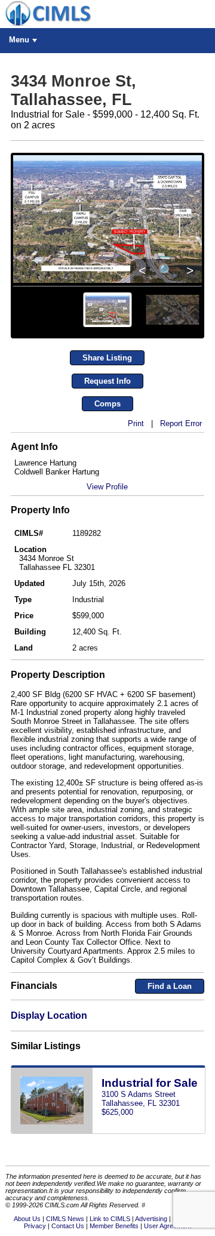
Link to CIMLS (110, 1218)
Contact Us (67, 1225)
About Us (27, 1218)
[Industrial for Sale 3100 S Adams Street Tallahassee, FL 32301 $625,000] (108, 1131)
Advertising (151, 1218)
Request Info (107, 381)
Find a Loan (170, 986)
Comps (107, 403)
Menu (19, 39)
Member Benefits (114, 1225)
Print (136, 423)
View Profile (107, 486)
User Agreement (167, 1225)
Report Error (181, 423)
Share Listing (107, 357)
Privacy (35, 1225)
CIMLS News (65, 1218)
